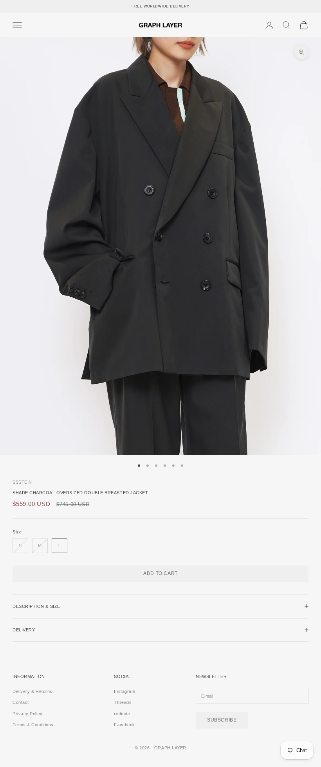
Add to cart (160, 573)
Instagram (124, 691)
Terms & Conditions (33, 724)
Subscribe (221, 720)
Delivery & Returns (32, 691)
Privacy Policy (28, 713)
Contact (21, 702)
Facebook (124, 724)
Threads (123, 702)
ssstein (22, 482)
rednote (122, 713)
